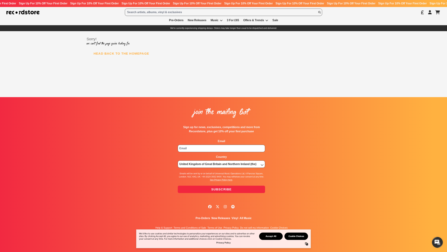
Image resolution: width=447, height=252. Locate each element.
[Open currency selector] (422, 12)
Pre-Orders (203, 218)
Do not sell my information (254, 227)
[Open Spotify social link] (233, 207)
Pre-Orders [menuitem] (176, 20)
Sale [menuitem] (275, 20)
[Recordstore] (23, 12)
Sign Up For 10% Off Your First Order (43, 3)
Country (221, 156)
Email (221, 141)
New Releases (220, 218)
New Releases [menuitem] (197, 20)
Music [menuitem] (214, 20)
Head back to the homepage (121, 53)
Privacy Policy (231, 227)
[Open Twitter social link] (217, 207)
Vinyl (235, 218)
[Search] (319, 12)
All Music (246, 218)
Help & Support (163, 227)
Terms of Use (214, 227)
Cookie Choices (279, 227)
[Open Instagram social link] (225, 207)
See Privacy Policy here (221, 180)
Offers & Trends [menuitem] (253, 20)
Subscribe (221, 189)
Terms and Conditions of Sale (190, 227)
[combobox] (223, 12)
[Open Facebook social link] (210, 207)
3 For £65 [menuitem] (233, 20)
